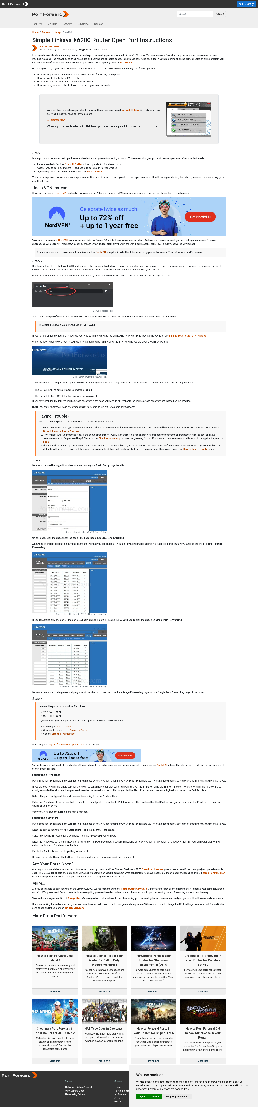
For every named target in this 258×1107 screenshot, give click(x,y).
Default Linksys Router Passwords (62, 431)
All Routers (120, 1094)
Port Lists (53, 4)
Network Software (124, 1090)
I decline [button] (155, 1096)
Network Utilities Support (78, 1087)
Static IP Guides (95, 171)
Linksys (58, 32)
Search (220, 14)
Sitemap (92, 4)
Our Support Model (75, 1090)
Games (118, 1101)
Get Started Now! (56, 120)
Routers (41, 4)
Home (35, 32)
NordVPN (63, 240)
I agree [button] (142, 1096)
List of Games (64, 726)
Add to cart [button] (245, 4)
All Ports (119, 1098)
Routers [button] (37, 24)
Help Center (79, 4)
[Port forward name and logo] (15, 3)
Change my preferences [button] (177, 1096)
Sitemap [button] (99, 24)
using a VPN (61, 193)
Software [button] (67, 24)
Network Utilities (130, 110)
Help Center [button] (83, 24)
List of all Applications (64, 733)
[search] (100, 4)
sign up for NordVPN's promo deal (66, 744)
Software (66, 4)
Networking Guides (75, 1094)
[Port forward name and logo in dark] (50, 14)
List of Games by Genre (74, 730)
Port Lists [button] (52, 24)
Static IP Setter (73, 164)
